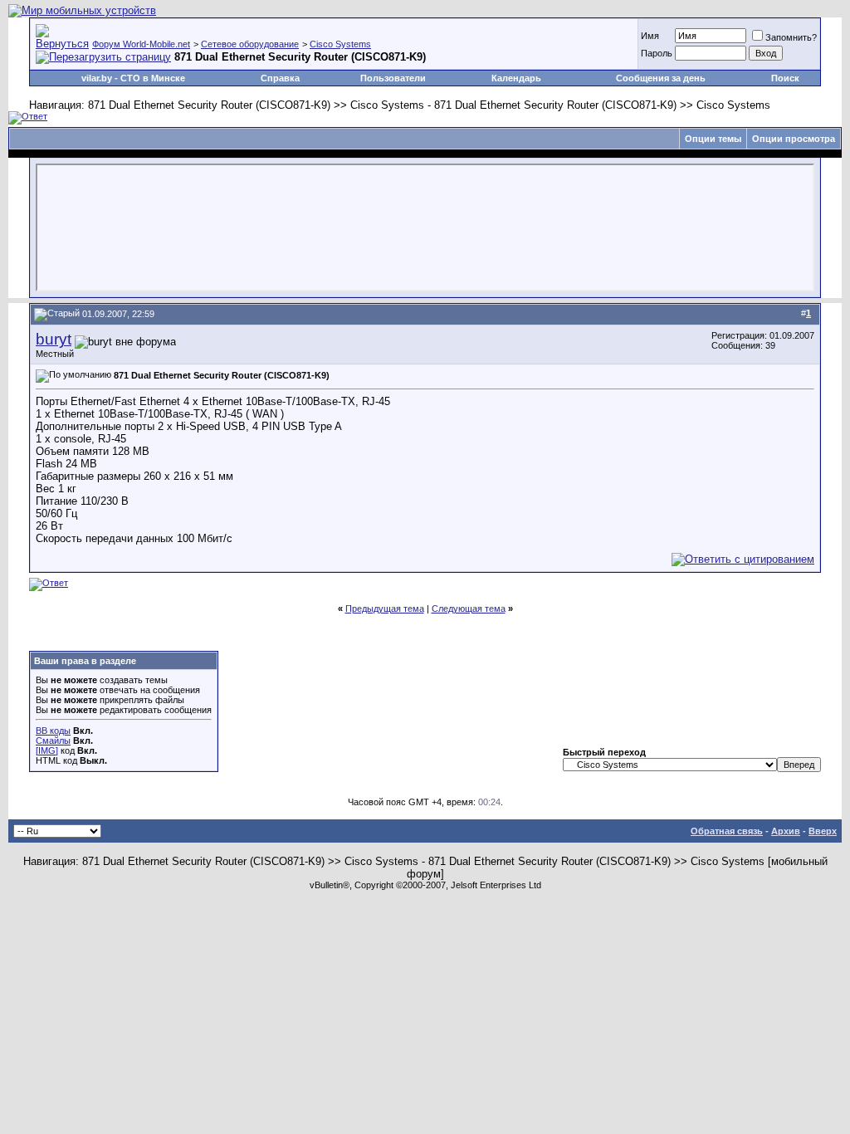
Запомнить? (791, 37)
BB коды (53, 731)
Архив (785, 831)
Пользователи (393, 78)
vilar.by (96, 78)
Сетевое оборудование (250, 44)
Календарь (516, 78)
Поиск (785, 78)
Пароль (656, 53)
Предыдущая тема (384, 608)
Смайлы (53, 740)
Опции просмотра (793, 139)
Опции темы (713, 139)
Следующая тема (469, 608)
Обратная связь (727, 831)
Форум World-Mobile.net (141, 44)
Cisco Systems (340, 44)
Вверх (822, 831)
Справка (280, 78)
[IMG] (47, 750)
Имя (650, 36)
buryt (53, 339)
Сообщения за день (661, 78)
